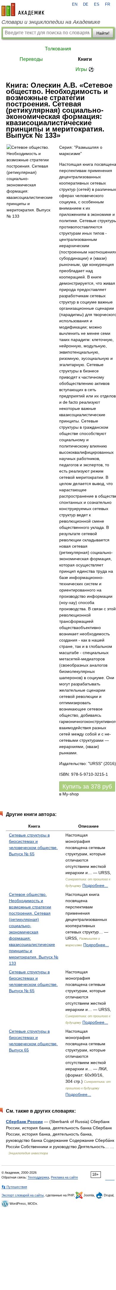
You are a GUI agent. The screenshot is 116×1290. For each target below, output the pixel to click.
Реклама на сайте (64, 1177)
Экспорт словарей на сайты (22, 1195)
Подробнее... (95, 885)
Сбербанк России (24, 1121)
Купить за (87, 786)
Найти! (102, 33)
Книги (85, 59)
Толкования (58, 48)
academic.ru (22, 9)
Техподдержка (38, 1177)
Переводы (31, 59)
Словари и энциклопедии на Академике (50, 22)
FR (107, 4)
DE (85, 4)
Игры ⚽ (85, 69)
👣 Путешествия (14, 1187)
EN (74, 4)
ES (96, 4)
